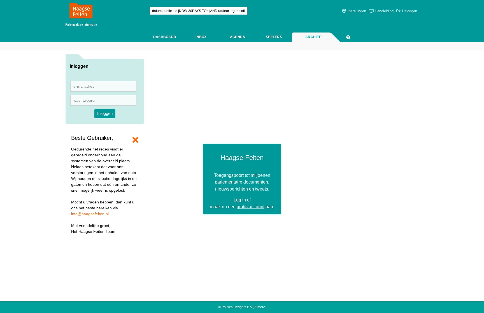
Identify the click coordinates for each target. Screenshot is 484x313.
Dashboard (164, 37)
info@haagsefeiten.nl (90, 214)
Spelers (274, 37)
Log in (240, 199)
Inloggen (105, 113)
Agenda (237, 37)
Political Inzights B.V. (237, 307)
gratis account (250, 206)
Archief (313, 37)
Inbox (201, 37)
